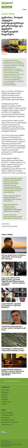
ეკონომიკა (4, 394)
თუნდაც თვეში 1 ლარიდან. (11, 211)
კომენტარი (4, 397)
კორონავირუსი (5, 223)
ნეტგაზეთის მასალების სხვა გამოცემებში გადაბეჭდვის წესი (11, 445)
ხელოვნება (4, 399)
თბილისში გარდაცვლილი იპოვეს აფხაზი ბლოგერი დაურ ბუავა (13, 328)
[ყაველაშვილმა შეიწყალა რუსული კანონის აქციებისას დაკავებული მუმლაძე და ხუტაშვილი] (14, 360)
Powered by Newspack (6, 442)
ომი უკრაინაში (5, 417)
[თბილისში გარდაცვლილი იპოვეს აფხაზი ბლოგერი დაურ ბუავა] (14, 317)
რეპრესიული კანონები (7, 420)
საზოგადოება (5, 392)
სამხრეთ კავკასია (6, 401)
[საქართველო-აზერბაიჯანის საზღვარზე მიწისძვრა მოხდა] (14, 340)
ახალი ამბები (8, 13)
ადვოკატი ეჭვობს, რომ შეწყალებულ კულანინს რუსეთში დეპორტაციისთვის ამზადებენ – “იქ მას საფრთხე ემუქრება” (13, 281)
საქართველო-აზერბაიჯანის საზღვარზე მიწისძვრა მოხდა (12, 349)
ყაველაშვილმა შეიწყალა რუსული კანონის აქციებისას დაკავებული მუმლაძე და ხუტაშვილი (12, 372)
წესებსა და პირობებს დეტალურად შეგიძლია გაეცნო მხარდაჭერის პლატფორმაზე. (12, 216)
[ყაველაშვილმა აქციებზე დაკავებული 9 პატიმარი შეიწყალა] (14, 295)
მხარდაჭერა (6, 7)
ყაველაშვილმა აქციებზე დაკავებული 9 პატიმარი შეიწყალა (11, 305)
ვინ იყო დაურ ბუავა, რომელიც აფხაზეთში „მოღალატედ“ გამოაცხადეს (13, 257)
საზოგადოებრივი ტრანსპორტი (9, 226)
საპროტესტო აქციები (7, 415)
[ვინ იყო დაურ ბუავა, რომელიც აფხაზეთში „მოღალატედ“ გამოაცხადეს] (14, 245)
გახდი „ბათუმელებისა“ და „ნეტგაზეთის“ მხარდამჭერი (12, 207)
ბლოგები (4, 404)
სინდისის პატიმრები (7, 412)
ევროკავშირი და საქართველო (9, 422)
